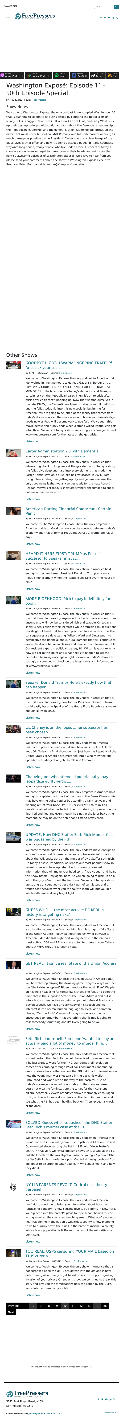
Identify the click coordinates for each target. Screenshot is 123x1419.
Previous (13, 1305)
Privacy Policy (37, 1413)
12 (81, 1305)
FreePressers (34, 18)
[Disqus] (61, 219)
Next (11, 1312)
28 (105, 1305)
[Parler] (113, 17)
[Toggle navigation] (8, 16)
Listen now (32, 441)
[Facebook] (101, 17)
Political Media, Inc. (111, 1412)
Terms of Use (52, 1413)
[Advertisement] (61, 47)
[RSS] (117, 17)
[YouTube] (109, 17)
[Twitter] (105, 17)
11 (73, 1305)
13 (89, 1305)
